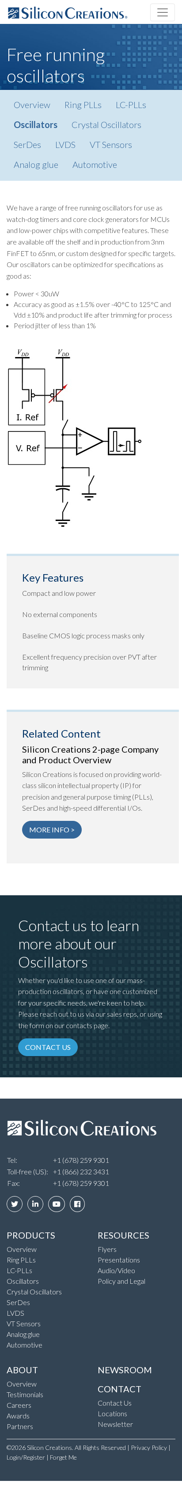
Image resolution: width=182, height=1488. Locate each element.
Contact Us (115, 1403)
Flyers (107, 1249)
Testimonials (25, 1394)
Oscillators (35, 124)
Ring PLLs (83, 104)
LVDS (65, 144)
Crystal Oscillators (106, 124)
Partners (20, 1426)
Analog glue (36, 164)
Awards (18, 1415)
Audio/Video (116, 1270)
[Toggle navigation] (162, 12)
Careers (19, 1405)
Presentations (119, 1259)
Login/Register (26, 1457)
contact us (48, 1047)
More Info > (52, 829)
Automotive (94, 164)
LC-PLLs (131, 104)
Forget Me (63, 1457)
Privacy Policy (149, 1447)
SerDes (27, 144)
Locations (112, 1413)
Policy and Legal (121, 1281)
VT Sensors (111, 144)
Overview (32, 104)
